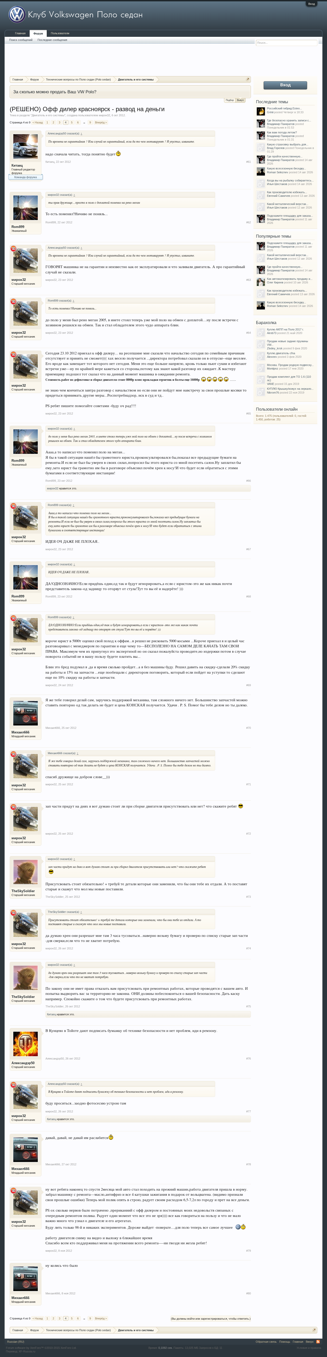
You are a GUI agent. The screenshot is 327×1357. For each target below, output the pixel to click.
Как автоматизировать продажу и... (289, 278)
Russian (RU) (15, 1341)
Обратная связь (266, 1341)
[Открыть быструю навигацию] (247, 79)
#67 (248, 549)
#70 (248, 727)
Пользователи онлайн (277, 409)
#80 (248, 1293)
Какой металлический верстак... (287, 203)
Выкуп (240, 100)
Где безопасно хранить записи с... (289, 120)
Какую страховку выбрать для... (287, 144)
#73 (248, 896)
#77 (248, 1111)
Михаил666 (20, 732)
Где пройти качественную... (284, 156)
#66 (248, 480)
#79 (248, 1250)
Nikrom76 (273, 392)
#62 (248, 222)
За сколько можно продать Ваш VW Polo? (54, 91)
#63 (248, 279)
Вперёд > (101, 122)
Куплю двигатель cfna (281, 353)
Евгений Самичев (278, 195)
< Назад (37, 122)
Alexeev (272, 356)
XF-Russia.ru (27, 1351)
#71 (248, 784)
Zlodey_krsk (275, 348)
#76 (248, 1058)
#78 (248, 1164)
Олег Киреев (275, 282)
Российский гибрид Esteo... (284, 108)
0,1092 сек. (165, 1347)
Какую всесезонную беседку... (286, 168)
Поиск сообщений (20, 39)
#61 (248, 161)
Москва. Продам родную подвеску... (290, 364)
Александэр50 (22, 1063)
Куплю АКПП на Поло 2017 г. (285, 329)
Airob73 (271, 333)
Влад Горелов (276, 148)
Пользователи (60, 33)
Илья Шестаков (277, 184)
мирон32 (104, 115)
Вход (311, 3)
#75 (248, 1006)
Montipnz (272, 368)
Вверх (310, 1341)
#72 (248, 833)
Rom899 (17, 227)
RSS (318, 1341)
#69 (248, 685)
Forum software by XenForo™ (41, 1347)
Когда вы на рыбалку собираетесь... (290, 180)
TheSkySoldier (23, 891)
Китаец (17, 165)
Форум (38, 33)
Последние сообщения (52, 39)
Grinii (270, 112)
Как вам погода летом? (282, 132)
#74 (248, 948)
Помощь (284, 1341)
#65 (248, 413)
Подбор (230, 100)
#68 (248, 596)
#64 (248, 332)
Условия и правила (309, 1347)
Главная (20, 33)
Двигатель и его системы (48, 115)
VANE (270, 383)
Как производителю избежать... (287, 192)
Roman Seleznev (277, 172)
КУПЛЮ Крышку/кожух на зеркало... (290, 388)
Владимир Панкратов (281, 123)
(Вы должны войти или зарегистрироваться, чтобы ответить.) (211, 1318)
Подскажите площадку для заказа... (290, 215)
